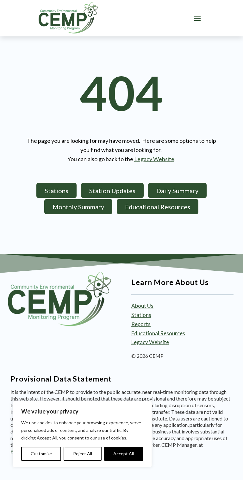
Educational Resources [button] (157, 207)
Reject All (82, 453)
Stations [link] (141, 315)
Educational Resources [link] (158, 333)
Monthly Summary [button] (78, 207)
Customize (41, 453)
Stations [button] (56, 190)
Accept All (123, 453)
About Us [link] (142, 305)
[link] (68, 18)
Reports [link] (141, 324)
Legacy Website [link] (154, 158)
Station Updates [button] (112, 190)
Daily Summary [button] (177, 190)
